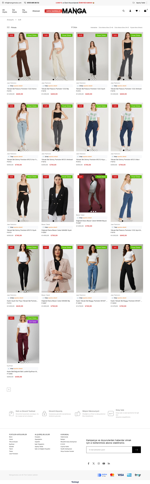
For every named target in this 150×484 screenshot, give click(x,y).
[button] (18, 79)
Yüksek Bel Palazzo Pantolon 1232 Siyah (90, 89)
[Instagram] (98, 463)
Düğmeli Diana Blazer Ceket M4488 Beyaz (91, 221)
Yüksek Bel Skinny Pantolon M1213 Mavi (125, 159)
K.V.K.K (63, 444)
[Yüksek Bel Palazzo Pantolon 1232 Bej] (58, 56)
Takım (11, 449)
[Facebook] (88, 463)
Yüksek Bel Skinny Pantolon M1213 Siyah (21, 230)
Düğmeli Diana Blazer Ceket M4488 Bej (56, 301)
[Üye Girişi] (130, 11)
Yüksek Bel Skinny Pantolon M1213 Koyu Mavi (91, 159)
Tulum (11, 451)
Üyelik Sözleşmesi (66, 449)
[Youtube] (103, 463)
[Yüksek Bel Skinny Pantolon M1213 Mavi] (127, 127)
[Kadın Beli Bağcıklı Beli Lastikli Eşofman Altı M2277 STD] (23, 339)
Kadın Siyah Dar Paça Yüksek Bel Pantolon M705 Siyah (22, 301)
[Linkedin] (109, 463)
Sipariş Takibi (39, 446)
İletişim (63, 439)
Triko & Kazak (13, 442)
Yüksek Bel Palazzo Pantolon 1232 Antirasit (126, 89)
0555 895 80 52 (33, 3)
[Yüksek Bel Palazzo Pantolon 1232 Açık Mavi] (127, 197)
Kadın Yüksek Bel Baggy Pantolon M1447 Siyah (126, 301)
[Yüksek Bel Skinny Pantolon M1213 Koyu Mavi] (92, 127)
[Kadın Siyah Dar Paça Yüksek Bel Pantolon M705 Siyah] (23, 268)
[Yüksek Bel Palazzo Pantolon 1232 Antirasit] (127, 56)
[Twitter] (93, 463)
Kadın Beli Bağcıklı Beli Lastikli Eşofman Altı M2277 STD (22, 371)
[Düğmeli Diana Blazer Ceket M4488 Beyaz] (92, 193)
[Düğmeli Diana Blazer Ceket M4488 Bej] (58, 268)
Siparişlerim (38, 439)
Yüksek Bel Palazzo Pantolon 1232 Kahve (21, 89)
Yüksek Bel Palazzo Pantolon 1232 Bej (55, 89)
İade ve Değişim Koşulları (42, 449)
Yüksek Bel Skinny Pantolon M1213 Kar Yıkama (22, 159)
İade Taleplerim (39, 444)
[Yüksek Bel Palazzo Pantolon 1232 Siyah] (92, 56)
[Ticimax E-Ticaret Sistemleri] (75, 482)
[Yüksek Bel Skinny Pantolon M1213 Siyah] (23, 197)
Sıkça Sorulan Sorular (67, 451)
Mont (10, 437)
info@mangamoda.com (13, 3)
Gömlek (11, 446)
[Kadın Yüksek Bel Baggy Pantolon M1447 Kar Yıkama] (92, 268)
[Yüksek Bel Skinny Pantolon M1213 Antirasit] (58, 127)
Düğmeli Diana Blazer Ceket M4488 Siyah (57, 230)
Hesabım (37, 437)
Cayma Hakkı (65, 446)
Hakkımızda (64, 437)
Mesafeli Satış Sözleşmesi (69, 442)
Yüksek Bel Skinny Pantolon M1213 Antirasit (57, 159)
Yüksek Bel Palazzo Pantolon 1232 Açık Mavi (126, 230)
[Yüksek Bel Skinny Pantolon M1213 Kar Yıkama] (23, 127)
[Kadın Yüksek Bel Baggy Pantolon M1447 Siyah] (127, 268)
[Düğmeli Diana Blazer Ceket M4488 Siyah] (58, 197)
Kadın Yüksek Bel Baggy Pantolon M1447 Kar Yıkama (91, 301)
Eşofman (11, 444)
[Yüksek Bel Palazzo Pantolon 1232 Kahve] (23, 56)
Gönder (136, 449)
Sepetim (37, 442)
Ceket (11, 439)
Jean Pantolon (13, 453)
